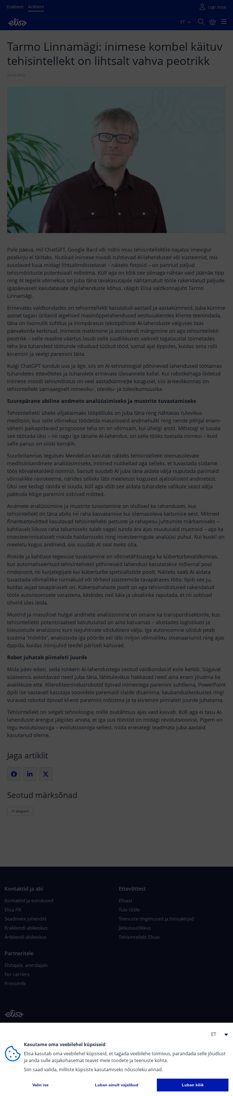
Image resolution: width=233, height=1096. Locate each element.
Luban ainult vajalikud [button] (116, 1085)
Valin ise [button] (40, 1085)
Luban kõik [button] (193, 1085)
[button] (217, 1034)
